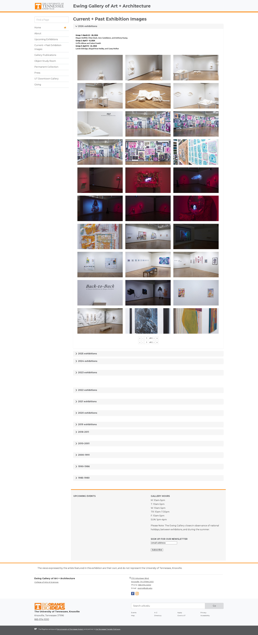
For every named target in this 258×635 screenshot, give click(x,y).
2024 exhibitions (87, 361)
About (37, 33)
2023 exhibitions (87, 372)
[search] (51, 20)
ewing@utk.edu (145, 588)
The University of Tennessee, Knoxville (51, 9)
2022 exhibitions (87, 390)
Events (133, 613)
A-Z (155, 613)
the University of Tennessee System (70, 629)
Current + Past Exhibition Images (47, 47)
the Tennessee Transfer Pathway (108, 629)
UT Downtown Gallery (46, 78)
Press (37, 73)
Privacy (203, 613)
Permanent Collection (46, 67)
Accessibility (205, 615)
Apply (179, 613)
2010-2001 (83, 443)
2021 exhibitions (87, 401)
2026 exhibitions (87, 26)
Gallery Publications (45, 55)
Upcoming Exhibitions (46, 39)
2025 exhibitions (87, 353)
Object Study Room (45, 61)
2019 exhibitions (87, 424)
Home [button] (37, 27)
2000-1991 (83, 455)
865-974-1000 (41, 619)
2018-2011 (83, 432)
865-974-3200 (144, 585)
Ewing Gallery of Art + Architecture (112, 6)
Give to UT (181, 615)
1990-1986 (83, 466)
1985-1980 (83, 478)
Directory (158, 615)
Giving (37, 84)
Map (133, 615)
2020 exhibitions (87, 413)
